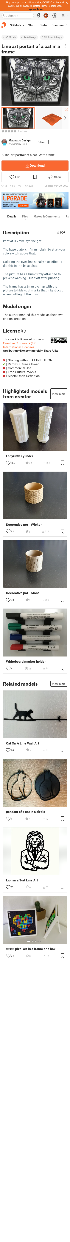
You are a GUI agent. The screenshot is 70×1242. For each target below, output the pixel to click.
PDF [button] (63, 232)
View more (59, 394)
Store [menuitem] (31, 25)
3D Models (10, 37)
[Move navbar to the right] (66, 25)
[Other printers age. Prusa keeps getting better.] (35, 200)
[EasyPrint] (38, 15)
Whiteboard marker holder (26, 661)
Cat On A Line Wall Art (22, 743)
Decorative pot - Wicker (24, 524)
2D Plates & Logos (53, 37)
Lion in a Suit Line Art (22, 880)
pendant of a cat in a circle (25, 811)
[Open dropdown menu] (65, 46)
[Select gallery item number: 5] (41, 941)
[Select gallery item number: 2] (32, 941)
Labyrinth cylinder (19, 456)
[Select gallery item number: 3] (35, 941)
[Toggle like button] (8, 463)
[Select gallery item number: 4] (38, 941)
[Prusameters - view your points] (45, 15)
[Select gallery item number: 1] (28, 941)
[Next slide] (65, 118)
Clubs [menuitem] (43, 25)
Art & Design (30, 37)
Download (37, 165)
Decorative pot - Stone (23, 593)
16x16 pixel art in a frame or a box (30, 949)
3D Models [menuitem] (17, 25)
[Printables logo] (3, 25)
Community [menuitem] (59, 25)
